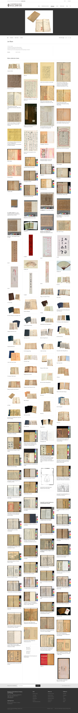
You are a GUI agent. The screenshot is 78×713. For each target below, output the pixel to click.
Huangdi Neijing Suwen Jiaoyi (29, 167)
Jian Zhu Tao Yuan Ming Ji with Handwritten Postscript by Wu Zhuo (30, 623)
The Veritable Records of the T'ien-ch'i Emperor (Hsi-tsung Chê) (46, 127)
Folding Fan (26, 269)
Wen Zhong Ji (26, 400)
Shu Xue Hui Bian (27, 415)
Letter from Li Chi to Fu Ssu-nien (63, 148)
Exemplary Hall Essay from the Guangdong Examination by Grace (30, 541)
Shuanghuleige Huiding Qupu (62, 194)
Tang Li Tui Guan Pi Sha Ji (45, 296)
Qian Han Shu (26, 426)
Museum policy (35, 693)
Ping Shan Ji (42, 427)
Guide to (41, 666)
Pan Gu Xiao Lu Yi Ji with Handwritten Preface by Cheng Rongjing (47, 631)
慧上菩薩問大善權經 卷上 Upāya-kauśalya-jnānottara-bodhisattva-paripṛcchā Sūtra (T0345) (13, 214)
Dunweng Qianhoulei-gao (28, 196)
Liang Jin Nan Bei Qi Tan (11, 331)
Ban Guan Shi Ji (59, 363)
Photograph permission (36, 701)
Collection (52, 6)
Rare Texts (16, 37)
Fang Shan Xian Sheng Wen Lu (62, 350)
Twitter (64, 698)
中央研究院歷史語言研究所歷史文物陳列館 (14, 5)
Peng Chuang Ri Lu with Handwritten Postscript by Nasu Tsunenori (14, 627)
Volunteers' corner (50, 708)
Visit (39, 6)
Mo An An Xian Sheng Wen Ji (45, 382)
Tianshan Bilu (9, 191)
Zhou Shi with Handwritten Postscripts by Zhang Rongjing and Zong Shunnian (63, 634)
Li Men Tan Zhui (43, 350)
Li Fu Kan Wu (9, 302)
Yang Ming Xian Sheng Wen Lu (45, 324)
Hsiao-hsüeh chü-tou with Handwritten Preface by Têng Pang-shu (14, 107)
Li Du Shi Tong (26, 361)
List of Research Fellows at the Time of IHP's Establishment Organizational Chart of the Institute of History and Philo (14, 144)
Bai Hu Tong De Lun (44, 337)
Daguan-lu (42, 175)
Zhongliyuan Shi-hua (27, 181)
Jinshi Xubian (9, 161)
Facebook (64, 693)
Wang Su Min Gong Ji (44, 368)
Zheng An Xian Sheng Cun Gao (29, 387)
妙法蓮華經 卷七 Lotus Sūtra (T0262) (46, 210)
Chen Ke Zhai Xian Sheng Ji (61, 391)
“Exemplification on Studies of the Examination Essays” (13, 547)
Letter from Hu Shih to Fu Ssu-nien (46, 82)
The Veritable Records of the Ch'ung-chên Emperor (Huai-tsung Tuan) (63, 122)
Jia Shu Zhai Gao (60, 336)
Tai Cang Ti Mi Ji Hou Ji (11, 376)
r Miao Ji (58, 377)
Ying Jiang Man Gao (11, 346)
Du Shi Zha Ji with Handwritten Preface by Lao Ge (29, 641)
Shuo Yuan (59, 297)
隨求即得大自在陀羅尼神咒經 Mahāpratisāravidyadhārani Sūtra (46, 232)
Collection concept (51, 698)
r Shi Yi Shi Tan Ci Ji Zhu (11, 362)
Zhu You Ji (42, 395)
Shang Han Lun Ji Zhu (28, 374)
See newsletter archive (66, 685)
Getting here (35, 698)
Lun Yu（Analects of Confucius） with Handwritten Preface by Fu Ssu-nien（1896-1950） (64, 653)
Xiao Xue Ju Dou (27, 337)
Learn (57, 6)
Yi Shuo (41, 312)
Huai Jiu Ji (58, 422)
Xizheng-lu (58, 178)
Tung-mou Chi (59, 616)
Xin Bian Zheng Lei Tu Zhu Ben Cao (13, 315)
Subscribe (38, 685)
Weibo (64, 701)
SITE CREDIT (10, 709)
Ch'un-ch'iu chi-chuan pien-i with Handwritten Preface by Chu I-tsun (46, 102)
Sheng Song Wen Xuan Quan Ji (13, 389)
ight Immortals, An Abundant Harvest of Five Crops (62, 680)
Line (63, 696)
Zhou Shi (41, 413)
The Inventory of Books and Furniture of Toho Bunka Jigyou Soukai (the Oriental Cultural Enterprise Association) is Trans (62, 84)
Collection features (51, 696)
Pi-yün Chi (25, 231)
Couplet (25, 256)
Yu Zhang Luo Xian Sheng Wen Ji (62, 321)
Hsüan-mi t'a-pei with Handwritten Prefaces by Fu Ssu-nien (30, 126)
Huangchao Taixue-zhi (44, 144)
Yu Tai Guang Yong (27, 351)
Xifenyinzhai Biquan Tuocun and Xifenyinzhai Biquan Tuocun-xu (46, 160)
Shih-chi (25, 75)
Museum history (50, 695)
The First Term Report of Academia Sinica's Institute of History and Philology (13, 124)
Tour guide (34, 695)
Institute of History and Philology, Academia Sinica (14, 708)
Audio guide (35, 696)
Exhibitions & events (45, 6)
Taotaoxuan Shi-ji (43, 188)
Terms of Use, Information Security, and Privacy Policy (63, 708)
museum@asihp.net (10, 697)
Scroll (58, 257)
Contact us (49, 701)
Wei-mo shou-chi (10, 88)
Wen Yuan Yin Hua (60, 231)
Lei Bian (21, 37)
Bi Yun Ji (58, 284)
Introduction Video (51, 693)
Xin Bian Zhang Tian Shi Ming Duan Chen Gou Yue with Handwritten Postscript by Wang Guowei (46, 649)
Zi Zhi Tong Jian (59, 406)
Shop (67, 6)
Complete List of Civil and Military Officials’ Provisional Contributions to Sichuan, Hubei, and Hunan (30, 603)
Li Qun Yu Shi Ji (10, 71)
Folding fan (59, 271)
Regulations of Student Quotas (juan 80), (63, 478)
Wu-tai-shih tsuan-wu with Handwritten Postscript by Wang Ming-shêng (63, 103)
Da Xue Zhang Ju (27, 311)
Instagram (64, 695)
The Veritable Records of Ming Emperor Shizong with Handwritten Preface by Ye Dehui (13, 645)
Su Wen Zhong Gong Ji (28, 325)
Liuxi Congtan (59, 164)
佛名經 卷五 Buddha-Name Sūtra (30, 217)
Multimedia (62, 6)
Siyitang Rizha (10, 177)
